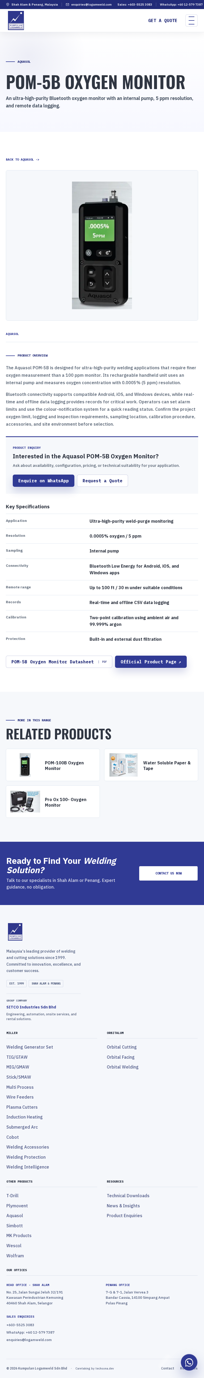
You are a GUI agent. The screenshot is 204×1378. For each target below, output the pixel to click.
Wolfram (15, 1255)
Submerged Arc (22, 1127)
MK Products (19, 1235)
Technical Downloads (128, 1195)
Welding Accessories (27, 1147)
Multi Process (20, 1087)
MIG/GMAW (17, 1067)
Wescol (14, 1245)
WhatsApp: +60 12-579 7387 (181, 4)
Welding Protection (26, 1157)
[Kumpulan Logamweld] (102, 932)
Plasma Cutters (22, 1107)
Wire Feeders (20, 1097)
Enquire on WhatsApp (43, 480)
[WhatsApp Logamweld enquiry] (189, 1362)
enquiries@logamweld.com (91, 4)
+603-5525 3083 (20, 1324)
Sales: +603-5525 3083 (134, 4)
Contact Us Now (168, 873)
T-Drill (12, 1195)
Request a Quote (102, 480)
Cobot (12, 1137)
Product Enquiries (124, 1215)
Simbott (14, 1225)
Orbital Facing (121, 1057)
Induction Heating (24, 1117)
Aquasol (14, 1215)
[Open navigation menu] (191, 20)
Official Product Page (151, 661)
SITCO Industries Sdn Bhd (31, 1007)
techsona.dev (104, 1368)
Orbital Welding (123, 1067)
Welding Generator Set (29, 1047)
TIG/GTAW (17, 1057)
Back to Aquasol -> (22, 159)
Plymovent (17, 1205)
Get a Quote (162, 20)
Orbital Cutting (122, 1047)
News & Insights (123, 1205)
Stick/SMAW (18, 1077)
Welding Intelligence (27, 1167)
